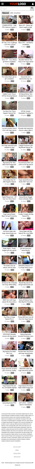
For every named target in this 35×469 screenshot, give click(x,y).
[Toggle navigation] (2, 4)
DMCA (17, 450)
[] (32, 9)
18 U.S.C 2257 (17, 446)
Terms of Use (17, 456)
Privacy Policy (17, 453)
